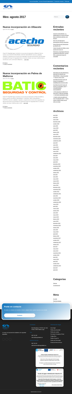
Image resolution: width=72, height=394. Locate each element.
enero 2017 (55, 250)
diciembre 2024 (56, 136)
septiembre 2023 (57, 153)
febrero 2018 (56, 236)
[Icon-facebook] (3, 339)
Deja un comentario (8, 64)
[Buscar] (67, 16)
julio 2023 (55, 155)
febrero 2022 (56, 183)
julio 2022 (55, 174)
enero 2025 (55, 134)
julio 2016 (55, 257)
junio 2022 (55, 176)
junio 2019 (55, 212)
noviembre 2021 (57, 189)
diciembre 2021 (56, 187)
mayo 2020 (55, 204)
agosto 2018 (56, 227)
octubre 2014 (56, 263)
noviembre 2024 (57, 138)
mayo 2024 (55, 147)
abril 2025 (55, 130)
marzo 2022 (56, 181)
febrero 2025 (56, 132)
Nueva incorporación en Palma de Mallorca (22, 74)
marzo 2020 (56, 208)
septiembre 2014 (57, 265)
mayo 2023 (55, 159)
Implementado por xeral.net (36, 391)
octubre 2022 (56, 168)
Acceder (55, 299)
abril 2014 (55, 269)
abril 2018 (55, 233)
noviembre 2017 (57, 238)
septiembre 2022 (57, 170)
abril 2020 (55, 206)
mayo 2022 (55, 178)
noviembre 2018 (57, 225)
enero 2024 (55, 151)
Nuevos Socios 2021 (59, 77)
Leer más (26, 59)
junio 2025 (55, 125)
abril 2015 (55, 261)
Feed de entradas (57, 301)
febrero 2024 (56, 149)
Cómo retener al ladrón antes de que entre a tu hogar (60, 100)
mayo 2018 (55, 231)
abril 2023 (55, 161)
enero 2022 (55, 185)
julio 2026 (55, 115)
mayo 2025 (55, 128)
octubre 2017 (56, 240)
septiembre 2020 (57, 202)
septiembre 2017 (57, 242)
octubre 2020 (56, 200)
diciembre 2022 (56, 164)
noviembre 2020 (57, 197)
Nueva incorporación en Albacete (22, 27)
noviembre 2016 (57, 253)
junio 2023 (55, 157)
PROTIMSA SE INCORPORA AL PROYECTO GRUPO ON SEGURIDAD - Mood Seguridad (61, 74)
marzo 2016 (56, 259)
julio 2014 (55, 267)
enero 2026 (55, 119)
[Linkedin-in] (10, 339)
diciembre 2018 (56, 223)
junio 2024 (55, 145)
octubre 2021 (56, 191)
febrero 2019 (56, 219)
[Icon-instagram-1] (7, 339)
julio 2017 (55, 246)
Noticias (6, 62)
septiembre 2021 (57, 193)
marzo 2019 (56, 217)
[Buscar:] (59, 16)
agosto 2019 (56, 210)
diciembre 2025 (56, 121)
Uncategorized (56, 285)
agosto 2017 (56, 244)
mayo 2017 (55, 248)
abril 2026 (55, 117)
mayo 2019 (55, 214)
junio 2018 (55, 229)
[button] (68, 7)
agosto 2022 (56, 172)
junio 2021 (55, 195)
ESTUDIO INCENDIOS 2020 (61, 95)
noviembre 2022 (57, 166)
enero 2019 (55, 221)
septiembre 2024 (57, 140)
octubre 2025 (56, 123)
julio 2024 (55, 142)
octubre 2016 (56, 255)
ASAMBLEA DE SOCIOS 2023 (60, 82)
